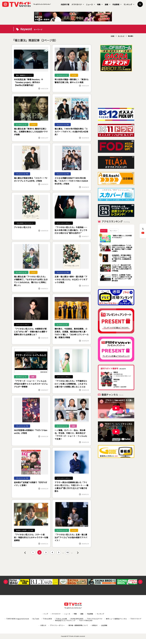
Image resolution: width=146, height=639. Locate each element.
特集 (98, 4)
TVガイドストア (135, 618)
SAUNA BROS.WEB (76, 618)
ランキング (128, 4)
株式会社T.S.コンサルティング (65, 620)
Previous (6, 582)
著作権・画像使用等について (78, 625)
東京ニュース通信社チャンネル (116, 618)
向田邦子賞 (65, 4)
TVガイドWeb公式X (85, 620)
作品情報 (115, 4)
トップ (46, 614)
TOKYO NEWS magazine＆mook (17, 618)
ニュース (89, 4)
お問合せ (95, 625)
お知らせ (43, 625)
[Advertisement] (116, 90)
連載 (106, 4)
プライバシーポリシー (57, 625)
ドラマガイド (77, 4)
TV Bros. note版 (61, 618)
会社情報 (104, 625)
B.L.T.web (36, 618)
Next (140, 582)
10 (67, 552)
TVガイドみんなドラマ (94, 618)
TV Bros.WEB (47, 618)
